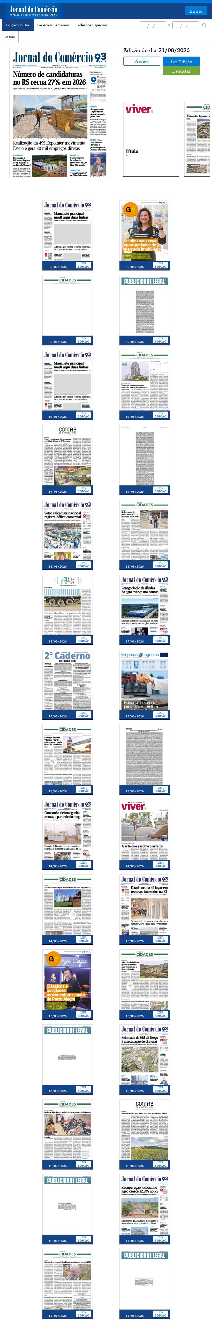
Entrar (196, 11)
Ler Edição (181, 61)
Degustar (181, 71)
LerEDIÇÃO (83, 265)
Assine (9, 37)
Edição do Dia (17, 25)
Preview (141, 61)
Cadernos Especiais (91, 25)
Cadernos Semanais (53, 25)
